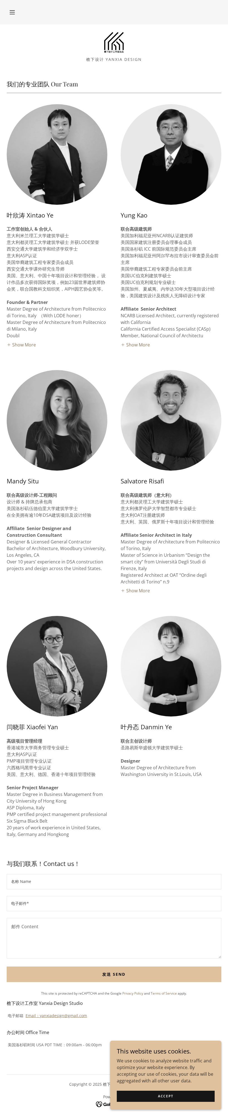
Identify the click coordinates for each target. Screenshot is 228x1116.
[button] (12, 12)
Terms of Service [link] (164, 993)
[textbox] (114, 881)
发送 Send (113, 974)
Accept (166, 1096)
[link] (114, 42)
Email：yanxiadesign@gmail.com (56, 1015)
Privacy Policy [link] (132, 993)
